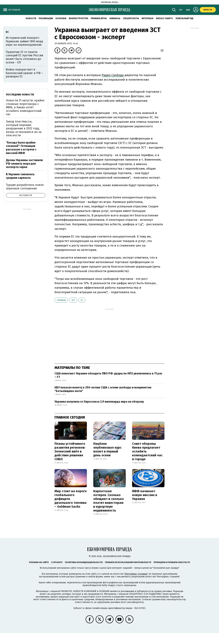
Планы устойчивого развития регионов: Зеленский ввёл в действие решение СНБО (70, 451)
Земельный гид (184, 18)
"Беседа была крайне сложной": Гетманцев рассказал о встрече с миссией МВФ (21, 148)
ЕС (82, 300)
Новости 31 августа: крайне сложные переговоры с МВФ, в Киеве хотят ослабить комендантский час (25, 107)
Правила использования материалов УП (128, 562)
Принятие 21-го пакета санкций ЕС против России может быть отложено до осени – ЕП (24, 57)
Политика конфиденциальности (84, 562)
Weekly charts (164, 18)
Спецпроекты (131, 18)
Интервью (147, 18)
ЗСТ (73, 300)
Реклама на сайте (39, 562)
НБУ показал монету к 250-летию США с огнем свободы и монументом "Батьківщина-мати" (103, 389)
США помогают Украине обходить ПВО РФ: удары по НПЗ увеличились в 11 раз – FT (108, 375)
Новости (31, 18)
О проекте (57, 562)
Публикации (46, 18)
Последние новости (20, 94)
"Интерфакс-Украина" (135, 573)
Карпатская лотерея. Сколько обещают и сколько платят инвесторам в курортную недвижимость (108, 500)
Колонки (60, 18)
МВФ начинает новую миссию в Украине (144, 495)
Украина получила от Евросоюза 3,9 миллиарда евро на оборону (99, 401)
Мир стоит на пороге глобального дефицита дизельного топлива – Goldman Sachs (71, 498)
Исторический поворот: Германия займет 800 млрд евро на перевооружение (24, 41)
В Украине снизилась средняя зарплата (20, 176)
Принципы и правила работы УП (172, 562)
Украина (61, 300)
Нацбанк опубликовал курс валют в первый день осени (107, 449)
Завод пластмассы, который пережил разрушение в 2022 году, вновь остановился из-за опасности (24, 128)
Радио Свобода (113, 75)
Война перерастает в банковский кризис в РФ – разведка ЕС (24, 73)
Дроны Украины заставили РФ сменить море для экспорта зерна (24, 163)
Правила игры (99, 18)
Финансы (114, 18)
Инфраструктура (78, 18)
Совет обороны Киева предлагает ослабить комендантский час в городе (147, 451)
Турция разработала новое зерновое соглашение (25, 186)
